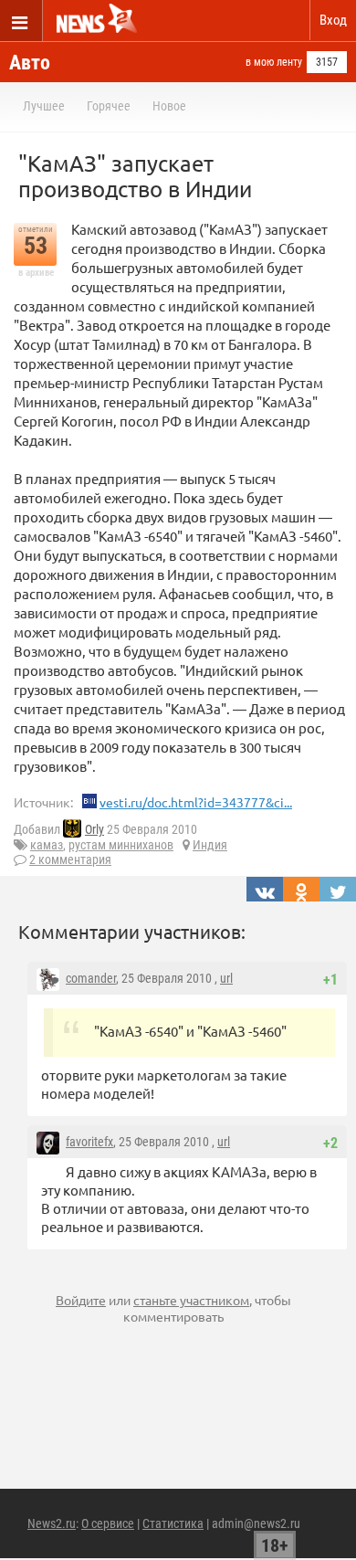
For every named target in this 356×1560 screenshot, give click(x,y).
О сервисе (107, 1523)
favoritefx (89, 1141)
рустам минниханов (120, 845)
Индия (210, 845)
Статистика (173, 1523)
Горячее (109, 106)
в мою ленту (274, 62)
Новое (169, 106)
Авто (29, 62)
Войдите (81, 1299)
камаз (46, 845)
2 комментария (70, 859)
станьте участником (191, 1299)
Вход (333, 20)
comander (91, 978)
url (226, 978)
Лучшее (44, 106)
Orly (94, 829)
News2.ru (51, 1523)
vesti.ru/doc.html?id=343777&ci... (195, 802)
